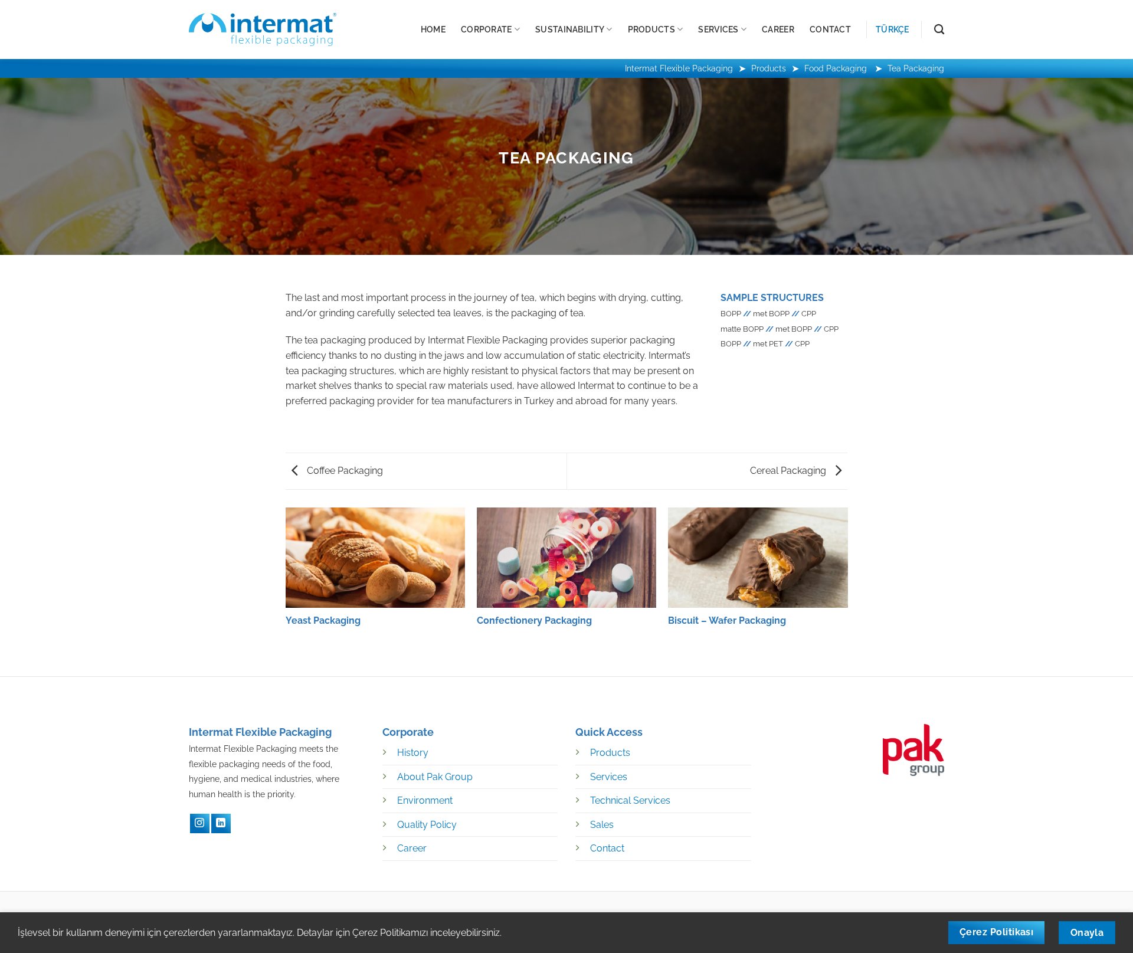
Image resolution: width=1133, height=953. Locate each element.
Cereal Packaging (789, 470)
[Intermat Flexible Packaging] (262, 29)
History (412, 752)
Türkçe (892, 29)
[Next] (847, 582)
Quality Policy (427, 824)
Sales (602, 824)
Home (433, 29)
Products (651, 29)
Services (718, 29)
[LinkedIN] (221, 823)
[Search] (939, 30)
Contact (830, 29)
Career (778, 29)
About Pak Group (435, 776)
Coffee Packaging (343, 470)
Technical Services (630, 800)
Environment (425, 800)
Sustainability (569, 29)
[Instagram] (199, 823)
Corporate (486, 29)
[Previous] (286, 582)
